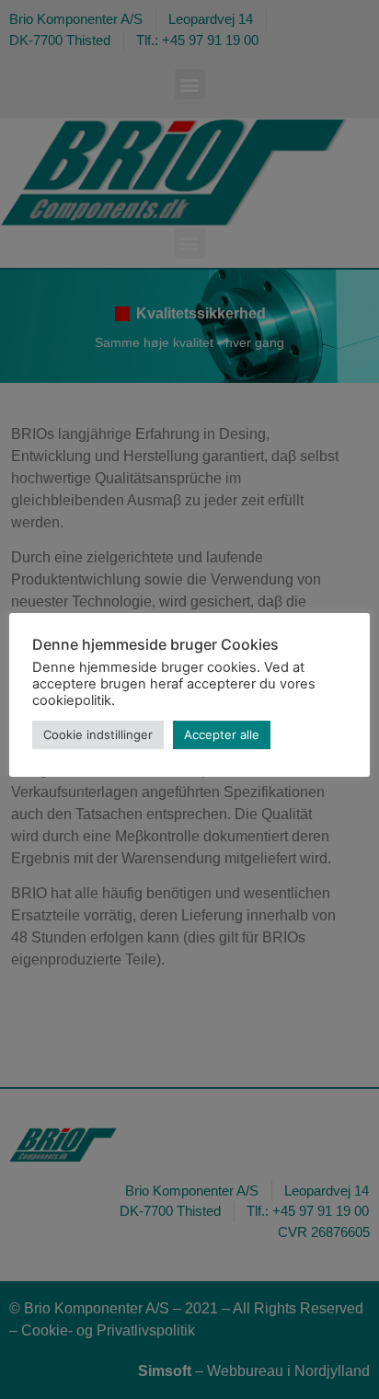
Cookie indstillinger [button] (98, 734)
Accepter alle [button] (221, 734)
